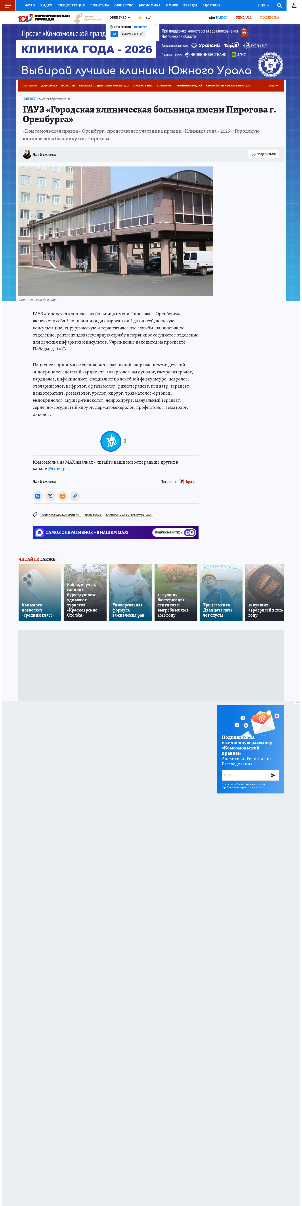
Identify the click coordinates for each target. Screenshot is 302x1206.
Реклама (243, 17)
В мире (172, 5)
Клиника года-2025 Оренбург (61, 514)
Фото (30, 5)
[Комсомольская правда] (44, 17)
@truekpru (59, 468)
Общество (124, 5)
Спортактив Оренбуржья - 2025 (228, 85)
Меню (7, 5)
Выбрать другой (132, 33)
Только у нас (143, 85)
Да (114, 33)
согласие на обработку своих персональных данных (245, 786)
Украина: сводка (189, 85)
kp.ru (190, 481)
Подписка (269, 17)
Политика (99, 5)
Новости (68, 85)
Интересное (93, 514)
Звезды (190, 5)
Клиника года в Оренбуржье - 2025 (104, 85)
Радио (221, 17)
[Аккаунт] (294, 5)
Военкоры (164, 85)
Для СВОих (49, 85)
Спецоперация (71, 5)
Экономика (149, 5)
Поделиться (266, 154)
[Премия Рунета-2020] (86, 17)
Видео (46, 5)
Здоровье (211, 5)
